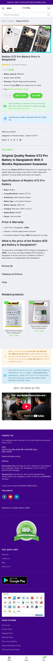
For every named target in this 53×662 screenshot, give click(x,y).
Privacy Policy (7, 629)
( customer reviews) (19, 65)
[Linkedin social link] (14, 140)
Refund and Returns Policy (11, 645)
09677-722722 (7, 452)
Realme (11, 21)
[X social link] (11, 140)
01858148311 (13, 109)
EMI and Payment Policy (11, 650)
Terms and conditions (9, 641)
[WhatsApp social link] (17, 140)
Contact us (6, 558)
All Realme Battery (17, 136)
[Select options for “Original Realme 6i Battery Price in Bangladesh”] (20, 304)
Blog (3, 563)
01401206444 (25, 109)
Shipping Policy (7, 633)
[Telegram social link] (20, 140)
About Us (5, 554)
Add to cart (20, 95)
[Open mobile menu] (3, 8)
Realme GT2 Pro (22, 21)
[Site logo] (26, 8)
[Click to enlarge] (6, 48)
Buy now (36, 95)
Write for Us (6, 567)
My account (6, 625)
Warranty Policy (7, 637)
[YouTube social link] (10, 496)
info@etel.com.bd (13, 456)
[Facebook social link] (8, 140)
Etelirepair (6, 508)
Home (4, 21)
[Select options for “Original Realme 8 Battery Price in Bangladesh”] (46, 304)
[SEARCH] (48, 14)
